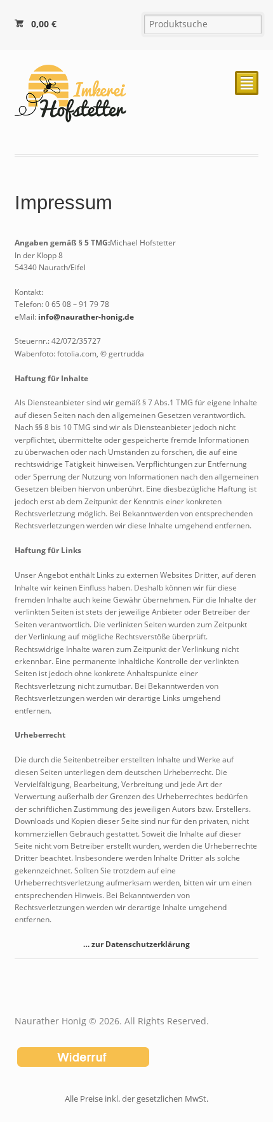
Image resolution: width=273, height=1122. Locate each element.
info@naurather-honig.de (86, 316)
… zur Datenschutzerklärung (136, 944)
